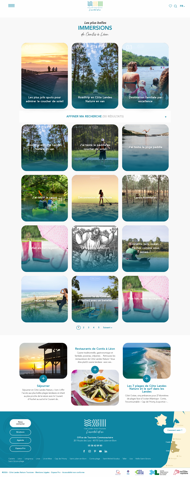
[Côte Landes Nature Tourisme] (95, 6)
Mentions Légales (42, 472)
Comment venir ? (174, 430)
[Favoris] (170, 6)
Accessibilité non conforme (73, 472)
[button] (175, 6)
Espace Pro (55, 472)
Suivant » (107, 328)
